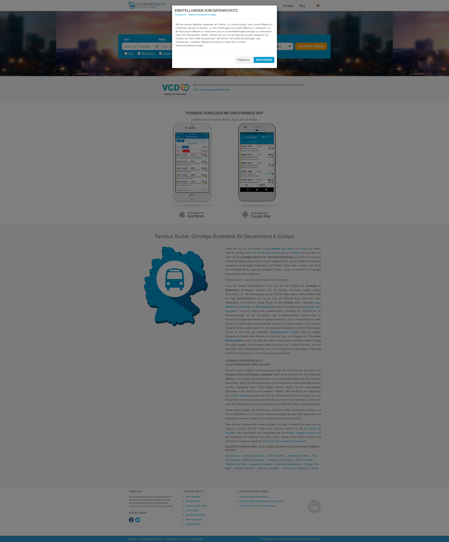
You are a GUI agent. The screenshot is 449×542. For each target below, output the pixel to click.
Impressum (180, 14)
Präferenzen (243, 59)
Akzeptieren (264, 59)
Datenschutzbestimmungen (202, 14)
